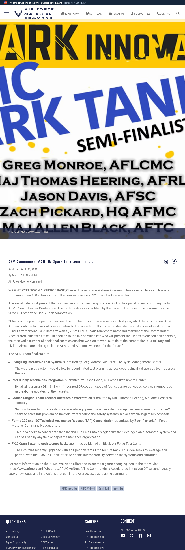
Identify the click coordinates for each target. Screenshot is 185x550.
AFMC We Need (88, 488)
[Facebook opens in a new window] (140, 535)
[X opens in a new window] (131, 535)
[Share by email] (174, 261)
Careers (91, 521)
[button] (76, 3)
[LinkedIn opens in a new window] (123, 535)
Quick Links (16, 521)
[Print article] (166, 261)
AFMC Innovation (69, 488)
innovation (118, 488)
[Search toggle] (179, 14)
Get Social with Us (132, 530)
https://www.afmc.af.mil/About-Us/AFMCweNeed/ (45, 469)
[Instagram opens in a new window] (149, 535)
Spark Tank (104, 488)
